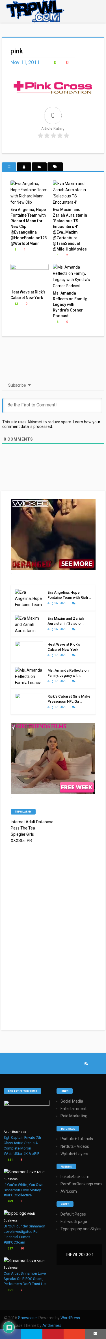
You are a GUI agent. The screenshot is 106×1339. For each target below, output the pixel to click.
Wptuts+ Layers (74, 1153)
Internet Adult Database (32, 822)
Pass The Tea (23, 828)
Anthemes (51, 1325)
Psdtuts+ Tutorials (76, 1138)
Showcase (27, 1318)
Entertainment (73, 1108)
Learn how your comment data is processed (51, 424)
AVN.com (68, 1191)
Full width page (73, 1221)
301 (10, 1290)
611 (10, 1160)
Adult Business (15, 1132)
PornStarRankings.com (81, 1184)
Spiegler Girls (22, 834)
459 (10, 1201)
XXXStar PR (21, 840)
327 (10, 1248)
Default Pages (73, 1214)
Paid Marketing (73, 1116)
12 (16, 304)
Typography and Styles (80, 1229)
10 (22, 1248)
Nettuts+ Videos (74, 1146)
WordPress (70, 1318)
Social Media (71, 1101)
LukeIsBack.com (74, 1176)
